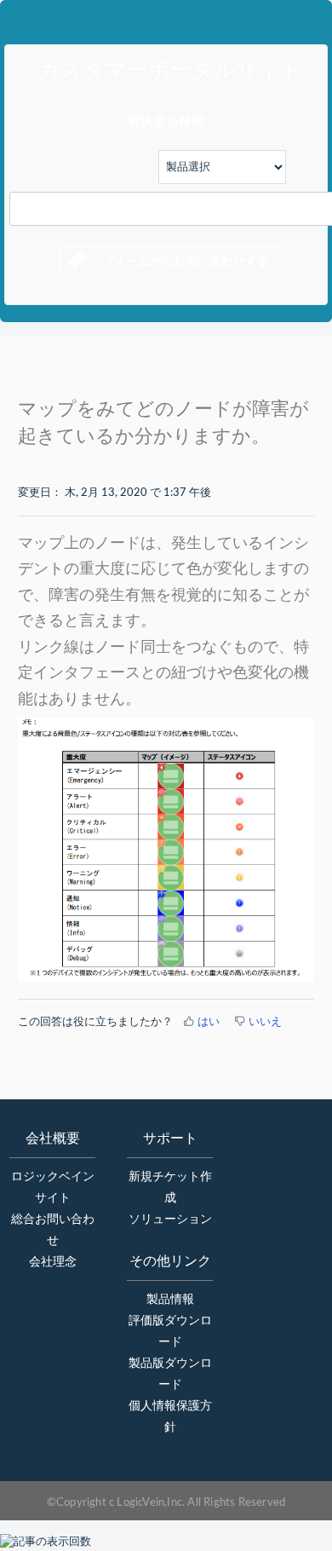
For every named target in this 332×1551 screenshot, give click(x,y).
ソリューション (170, 1219)
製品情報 (170, 1300)
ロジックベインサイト (52, 1187)
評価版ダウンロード (170, 1331)
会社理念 (53, 1262)
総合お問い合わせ (52, 1230)
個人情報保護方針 (170, 1416)
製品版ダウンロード (170, 1374)
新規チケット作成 (170, 1187)
